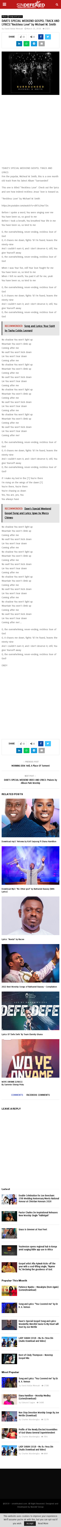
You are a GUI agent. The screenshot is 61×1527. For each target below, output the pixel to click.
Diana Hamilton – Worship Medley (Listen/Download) (34, 1397)
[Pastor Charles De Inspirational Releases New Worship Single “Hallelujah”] (9, 1216)
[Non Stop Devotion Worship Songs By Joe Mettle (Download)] (9, 1416)
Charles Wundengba (31, 1419)
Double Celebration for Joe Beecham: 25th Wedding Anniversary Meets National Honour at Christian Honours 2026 (39, 1198)
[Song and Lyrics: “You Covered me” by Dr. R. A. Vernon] (9, 1308)
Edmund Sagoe (28, 1402)
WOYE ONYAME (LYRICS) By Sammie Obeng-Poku (13, 1083)
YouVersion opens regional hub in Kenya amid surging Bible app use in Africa (38, 1248)
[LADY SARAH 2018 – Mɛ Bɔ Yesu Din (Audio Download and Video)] (9, 1342)
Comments (17, 1094)
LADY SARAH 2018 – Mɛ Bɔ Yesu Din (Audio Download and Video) (36, 1339)
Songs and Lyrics (15, 17)
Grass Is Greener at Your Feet (33, 1229)
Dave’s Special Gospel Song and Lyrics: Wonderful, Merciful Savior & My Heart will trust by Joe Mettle (39, 1324)
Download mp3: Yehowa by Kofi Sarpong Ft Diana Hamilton (29, 841)
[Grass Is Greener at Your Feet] (9, 1233)
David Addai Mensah (14, 28)
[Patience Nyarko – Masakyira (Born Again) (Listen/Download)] (9, 1291)
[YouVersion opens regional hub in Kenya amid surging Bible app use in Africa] (9, 1250)
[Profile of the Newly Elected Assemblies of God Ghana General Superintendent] (9, 1433)
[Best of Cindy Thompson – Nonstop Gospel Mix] (9, 1359)
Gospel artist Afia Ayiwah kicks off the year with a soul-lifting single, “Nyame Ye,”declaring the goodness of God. (37, 1266)
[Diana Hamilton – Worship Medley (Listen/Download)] (9, 1399)
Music (4, 17)
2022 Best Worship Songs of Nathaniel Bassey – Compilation (29, 986)
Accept (30, 1523)
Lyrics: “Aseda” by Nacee (13, 939)
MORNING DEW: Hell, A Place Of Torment (31, 765)
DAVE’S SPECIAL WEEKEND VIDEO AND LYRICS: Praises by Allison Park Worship (30, 781)
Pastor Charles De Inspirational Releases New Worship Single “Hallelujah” (38, 1214)
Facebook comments (38, 1094)
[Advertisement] (30, 132)
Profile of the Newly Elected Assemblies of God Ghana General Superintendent (38, 1431)
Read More (43, 1523)
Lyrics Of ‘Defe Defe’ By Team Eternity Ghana (22, 1034)
